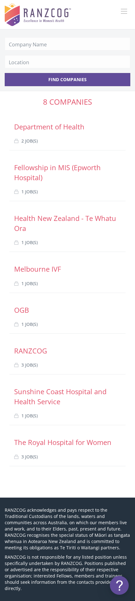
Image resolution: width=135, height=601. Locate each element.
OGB (21, 310)
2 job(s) (29, 141)
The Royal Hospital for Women (62, 442)
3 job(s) (29, 365)
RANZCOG (30, 350)
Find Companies (67, 79)
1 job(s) (29, 192)
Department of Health (49, 126)
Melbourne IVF (37, 269)
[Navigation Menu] (124, 11)
